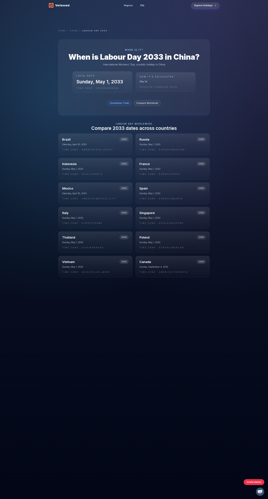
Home (62, 31)
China (74, 31)
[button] (260, 492)
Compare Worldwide (147, 103)
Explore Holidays (203, 5)
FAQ (142, 5)
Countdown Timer (119, 103)
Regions (128, 5)
